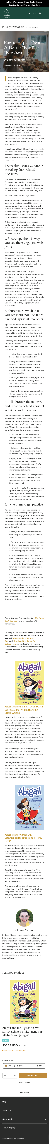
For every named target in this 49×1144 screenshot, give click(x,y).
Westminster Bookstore (16, 1138)
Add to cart (33, 1075)
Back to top (24, 1092)
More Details (24, 1082)
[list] (24, 1002)
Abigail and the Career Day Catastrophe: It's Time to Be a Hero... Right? (23, 838)
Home (4, 26)
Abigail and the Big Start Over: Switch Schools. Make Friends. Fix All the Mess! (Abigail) (24, 710)
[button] (40, 13)
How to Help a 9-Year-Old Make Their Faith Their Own (20, 27)
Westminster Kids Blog (16, 26)
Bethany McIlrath (24, 930)
